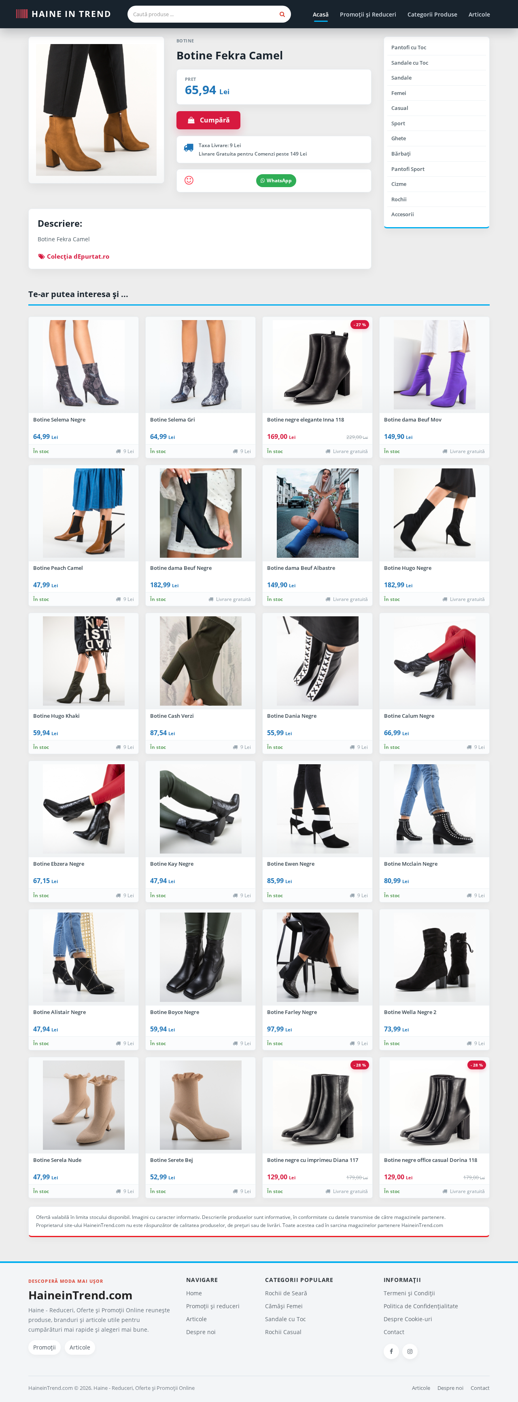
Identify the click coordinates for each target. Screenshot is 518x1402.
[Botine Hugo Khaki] (83, 661)
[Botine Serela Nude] (83, 1105)
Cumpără (212, 120)
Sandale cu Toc (409, 62)
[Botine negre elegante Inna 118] (317, 365)
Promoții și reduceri (213, 1306)
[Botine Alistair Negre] (83, 957)
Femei (398, 93)
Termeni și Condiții (409, 1293)
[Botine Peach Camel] (83, 513)
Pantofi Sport (408, 169)
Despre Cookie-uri (408, 1319)
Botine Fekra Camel (229, 55)
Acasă (321, 14)
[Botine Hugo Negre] (434, 513)
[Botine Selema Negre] (83, 365)
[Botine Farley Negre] (317, 957)
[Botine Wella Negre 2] (434, 957)
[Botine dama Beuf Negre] (200, 513)
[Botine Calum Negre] (434, 661)
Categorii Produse (432, 14)
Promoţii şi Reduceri (368, 14)
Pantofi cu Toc (408, 47)
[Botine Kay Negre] (200, 809)
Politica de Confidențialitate (421, 1306)
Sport (398, 123)
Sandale (401, 77)
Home (194, 1293)
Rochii (399, 199)
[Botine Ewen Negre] (317, 809)
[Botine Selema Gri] (200, 365)
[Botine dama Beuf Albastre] (317, 513)
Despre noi (201, 1332)
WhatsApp (279, 180)
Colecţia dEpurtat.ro (77, 256)
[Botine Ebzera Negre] (83, 809)
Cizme (398, 184)
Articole (479, 14)
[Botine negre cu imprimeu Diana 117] (317, 1105)
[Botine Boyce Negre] (200, 957)
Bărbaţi (401, 153)
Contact (394, 1332)
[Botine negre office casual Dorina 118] (434, 1105)
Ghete (398, 138)
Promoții (44, 1347)
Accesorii (402, 214)
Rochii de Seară (286, 1293)
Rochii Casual (283, 1332)
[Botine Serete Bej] (200, 1105)
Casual (399, 108)
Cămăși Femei (284, 1306)
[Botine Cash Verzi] (200, 661)
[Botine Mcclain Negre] (434, 809)
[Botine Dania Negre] (317, 661)
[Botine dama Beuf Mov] (434, 365)
